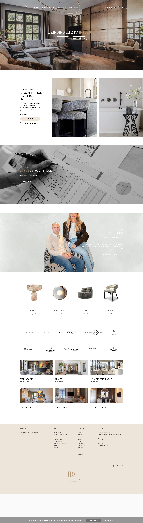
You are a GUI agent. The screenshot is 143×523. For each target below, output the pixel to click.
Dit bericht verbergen (93, 520)
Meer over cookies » (109, 520)
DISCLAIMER (57, 437)
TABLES (80, 439)
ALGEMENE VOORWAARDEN (61, 435)
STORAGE (80, 437)
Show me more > (24, 382)
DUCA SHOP (36, 7)
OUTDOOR (80, 454)
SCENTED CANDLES (82, 450)
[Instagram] (117, 466)
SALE (79, 452)
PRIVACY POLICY (58, 439)
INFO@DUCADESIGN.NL (106, 439)
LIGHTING (80, 443)
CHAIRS (80, 435)
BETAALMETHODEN (58, 441)
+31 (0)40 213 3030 (105, 432)
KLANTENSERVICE (58, 445)
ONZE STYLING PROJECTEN (29, 181)
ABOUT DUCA (108, 7)
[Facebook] (113, 466)
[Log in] (115, 7)
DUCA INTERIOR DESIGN (48, 7)
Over (55, 450)
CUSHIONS (80, 448)
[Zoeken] (118, 7)
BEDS (79, 441)
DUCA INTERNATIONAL (74, 7)
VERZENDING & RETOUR (60, 443)
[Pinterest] (122, 466)
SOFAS (79, 432)
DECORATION (81, 445)
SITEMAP (56, 448)
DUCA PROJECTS (61, 7)
